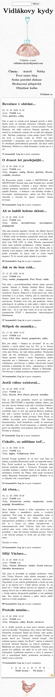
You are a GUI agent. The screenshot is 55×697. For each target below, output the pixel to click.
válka (44, 338)
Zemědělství (17, 504)
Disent (48, 172)
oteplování (38, 501)
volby (20, 116)
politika (13, 116)
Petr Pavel (36, 279)
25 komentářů (9, 483)
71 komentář (8, 154)
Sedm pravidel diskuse (27, 80)
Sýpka (12, 453)
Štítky (41, 71)
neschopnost (45, 223)
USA (11, 338)
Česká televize (44, 565)
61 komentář (8, 435)
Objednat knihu (26, 88)
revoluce (16, 175)
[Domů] (28, 37)
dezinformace (28, 223)
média (12, 279)
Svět (32, 453)
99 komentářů (9, 604)
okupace (13, 172)
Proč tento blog (26, 76)
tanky (22, 172)
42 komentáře (9, 547)
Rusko (30, 172)
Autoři (27, 71)
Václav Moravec (18, 565)
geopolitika (34, 338)
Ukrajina (13, 622)
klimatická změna (20, 501)
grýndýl (6, 504)
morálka (44, 394)
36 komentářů (9, 261)
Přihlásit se (46, 94)
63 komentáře (9, 204)
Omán (24, 338)
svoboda (6, 175)
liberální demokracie (13, 568)
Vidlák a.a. (15, 113)
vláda (45, 279)
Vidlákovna (22, 453)
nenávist (39, 622)
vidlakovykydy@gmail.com (28, 63)
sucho (49, 501)
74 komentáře (9, 663)
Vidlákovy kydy (28, 11)
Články (13, 71)
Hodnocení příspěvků (26, 84)
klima (14, 223)
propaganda (8, 226)
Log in (19, 154)
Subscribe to (52, 675)
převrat (34, 394)
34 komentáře (9, 376)
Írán (17, 338)
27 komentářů (9, 320)
